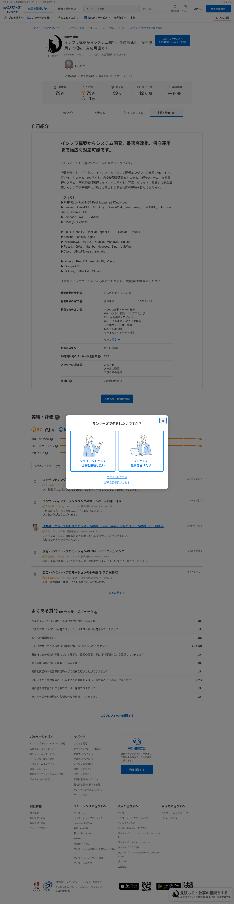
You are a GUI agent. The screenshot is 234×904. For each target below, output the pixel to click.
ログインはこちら (117, 477)
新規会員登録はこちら (117, 482)
